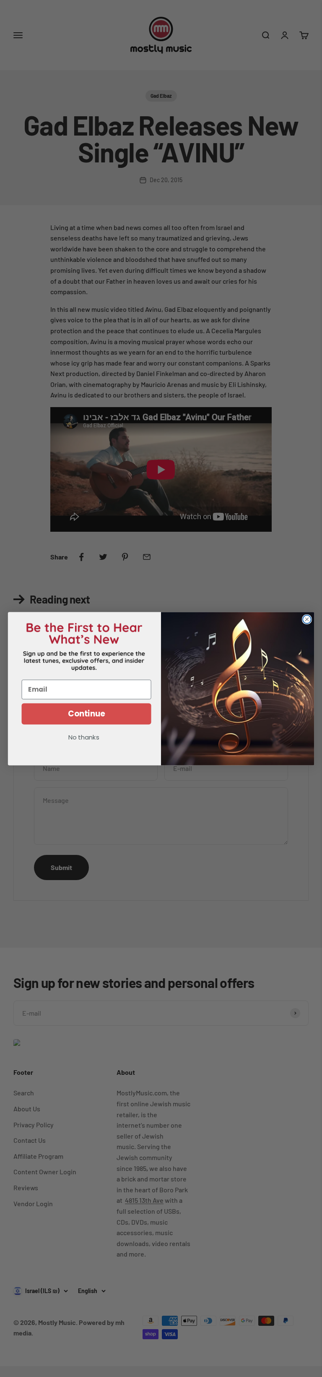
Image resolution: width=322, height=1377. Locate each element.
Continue (86, 713)
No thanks (83, 737)
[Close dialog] (307, 619)
